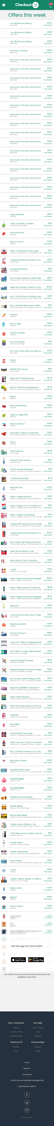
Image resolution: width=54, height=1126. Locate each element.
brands (31, 974)
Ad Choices (27, 1074)
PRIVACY (27, 1068)
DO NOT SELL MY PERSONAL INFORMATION (27, 1080)
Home (4, 5)
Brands (38, 1047)
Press (16, 1051)
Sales (38, 1051)
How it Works (37, 1028)
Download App (16, 1036)
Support (37, 1036)
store (34, 977)
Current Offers (16, 1032)
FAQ (38, 1032)
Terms (27, 1062)
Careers (16, 1047)
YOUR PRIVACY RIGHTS (27, 1086)
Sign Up (16, 1028)
